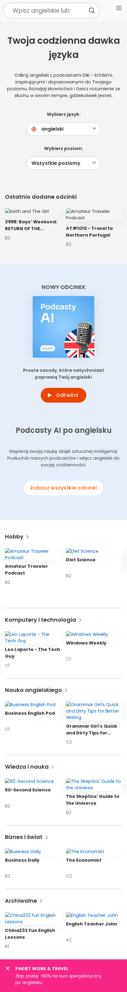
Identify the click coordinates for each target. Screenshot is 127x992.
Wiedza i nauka (27, 766)
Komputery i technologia (40, 620)
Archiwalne (21, 901)
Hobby (14, 536)
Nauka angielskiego (33, 690)
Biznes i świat (24, 837)
